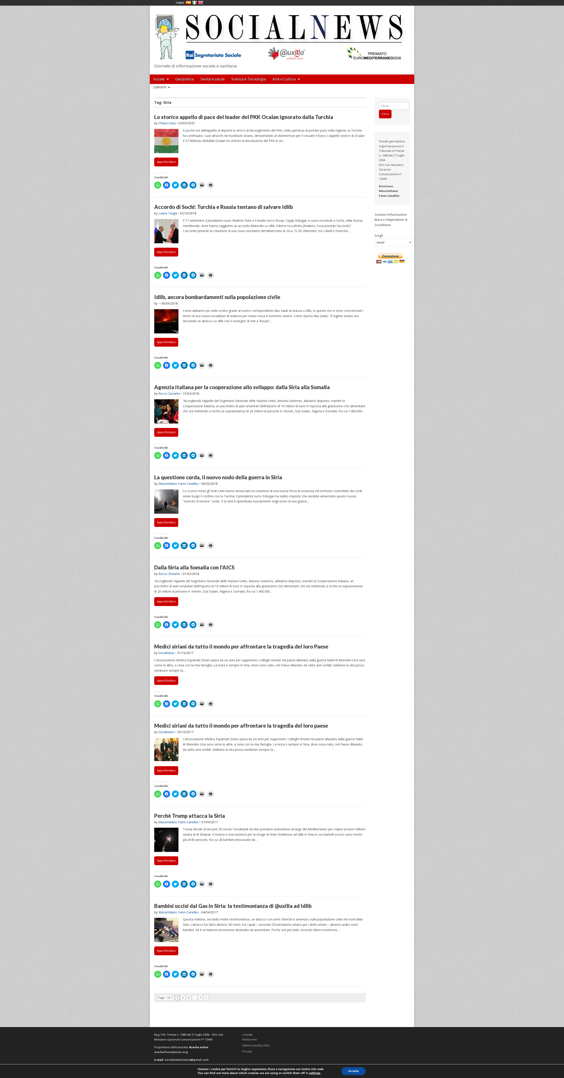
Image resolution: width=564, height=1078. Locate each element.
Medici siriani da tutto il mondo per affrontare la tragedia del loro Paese (241, 646)
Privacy (247, 1051)
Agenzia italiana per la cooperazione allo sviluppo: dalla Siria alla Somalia (242, 387)
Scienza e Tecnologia (248, 79)
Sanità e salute (212, 79)
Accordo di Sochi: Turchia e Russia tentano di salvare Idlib (223, 207)
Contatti (159, 87)
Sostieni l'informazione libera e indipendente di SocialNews (391, 219)
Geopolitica (184, 79)
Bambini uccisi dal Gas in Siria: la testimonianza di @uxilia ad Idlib (233, 906)
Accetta (353, 1071)
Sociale (159, 79)
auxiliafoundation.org (171, 1052)
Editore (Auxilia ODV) (255, 1045)
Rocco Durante (169, 393)
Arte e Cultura (284, 79)
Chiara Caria (167, 123)
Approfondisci (166, 162)
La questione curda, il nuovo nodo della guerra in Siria (218, 477)
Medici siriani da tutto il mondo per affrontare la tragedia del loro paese (241, 725)
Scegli (379, 235)
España (188, 2)
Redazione (249, 1039)
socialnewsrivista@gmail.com (187, 1060)
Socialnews (166, 653)
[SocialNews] (282, 34)
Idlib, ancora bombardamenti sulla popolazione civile (217, 297)
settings (314, 1073)
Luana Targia (167, 213)
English (200, 2)
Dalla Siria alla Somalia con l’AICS (194, 567)
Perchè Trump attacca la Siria (189, 815)
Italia (194, 2)
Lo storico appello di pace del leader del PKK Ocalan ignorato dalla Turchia (243, 117)
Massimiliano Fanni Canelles (178, 483)
